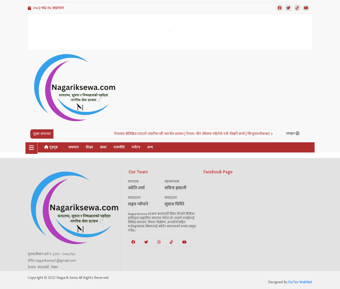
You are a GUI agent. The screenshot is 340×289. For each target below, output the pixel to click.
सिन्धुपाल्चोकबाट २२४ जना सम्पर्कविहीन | (270, 134)
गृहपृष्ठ (53, 147)
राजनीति (119, 147)
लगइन (291, 134)
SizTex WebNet (300, 282)
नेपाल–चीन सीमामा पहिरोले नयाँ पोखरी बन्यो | (211, 134)
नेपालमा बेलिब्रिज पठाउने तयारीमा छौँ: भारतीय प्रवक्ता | (145, 134)
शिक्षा (89, 147)
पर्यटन (136, 147)
